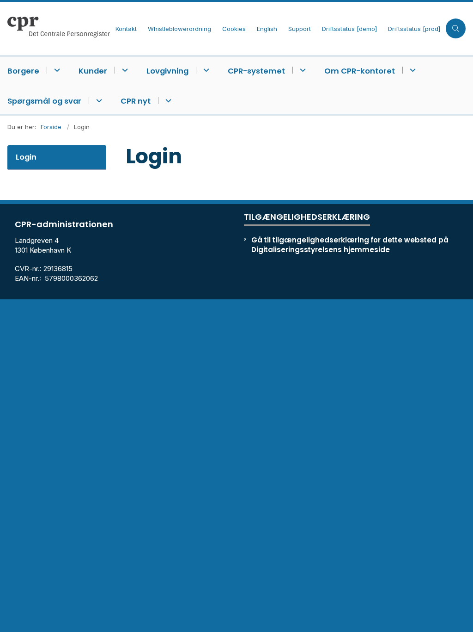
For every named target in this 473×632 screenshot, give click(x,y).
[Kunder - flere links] (124, 70)
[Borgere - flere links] (56, 70)
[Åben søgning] (456, 28)
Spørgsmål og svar (44, 101)
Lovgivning (167, 71)
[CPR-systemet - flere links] (301, 70)
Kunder (93, 71)
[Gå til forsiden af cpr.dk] (55, 28)
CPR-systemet (256, 71)
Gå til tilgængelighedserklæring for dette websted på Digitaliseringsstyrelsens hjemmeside (350, 244)
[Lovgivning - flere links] (205, 70)
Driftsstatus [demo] (349, 29)
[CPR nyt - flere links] (167, 100)
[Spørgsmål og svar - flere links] (98, 100)
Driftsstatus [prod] (414, 29)
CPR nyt (136, 101)
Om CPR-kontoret (359, 71)
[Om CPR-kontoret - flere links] (411, 70)
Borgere (23, 71)
